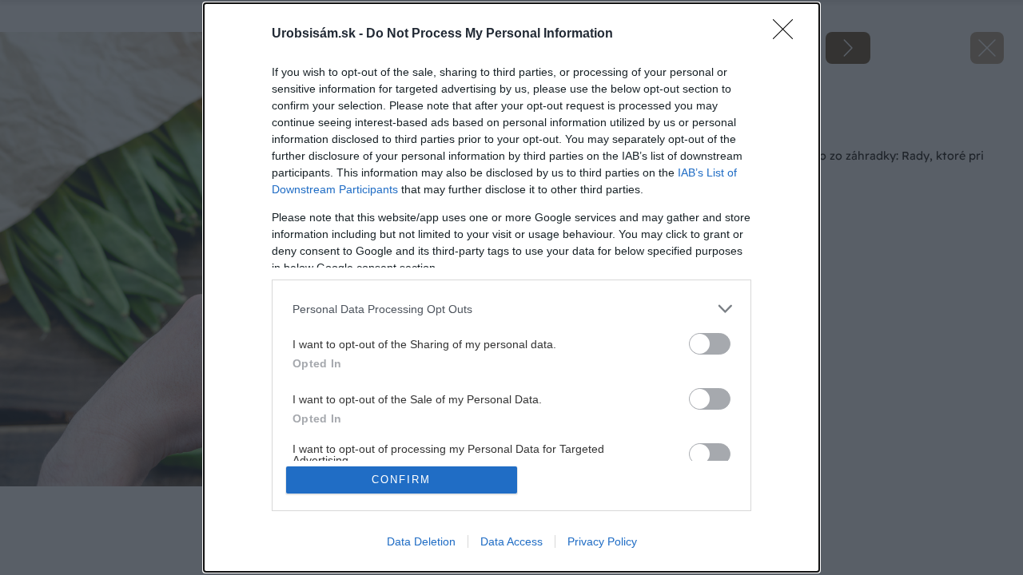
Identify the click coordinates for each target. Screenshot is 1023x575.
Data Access (511, 541)
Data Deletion (421, 541)
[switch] (709, 344)
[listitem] (511, 308)
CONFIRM (401, 480)
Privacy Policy (602, 541)
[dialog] (511, 287)
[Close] (788, 34)
